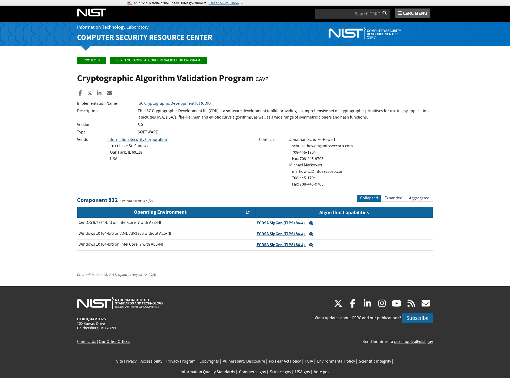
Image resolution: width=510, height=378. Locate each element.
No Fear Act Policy (285, 361)
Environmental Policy (336, 361)
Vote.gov (321, 372)
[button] (311, 223)
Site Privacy (126, 361)
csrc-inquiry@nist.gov (413, 341)
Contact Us (86, 341)
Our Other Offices (114, 341)
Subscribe (417, 318)
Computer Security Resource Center (144, 37)
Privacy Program (181, 361)
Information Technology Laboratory (112, 27)
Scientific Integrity (375, 361)
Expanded (393, 198)
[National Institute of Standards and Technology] (120, 302)
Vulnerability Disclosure (244, 361)
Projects (92, 60)
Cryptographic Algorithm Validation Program (158, 60)
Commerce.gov (252, 372)
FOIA (309, 361)
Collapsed (369, 198)
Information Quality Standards (208, 372)
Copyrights (209, 361)
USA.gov (302, 372)
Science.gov (280, 372)
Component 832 (97, 200)
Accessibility (151, 361)
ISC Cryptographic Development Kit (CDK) (174, 103)
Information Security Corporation (137, 139)
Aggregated (419, 198)
